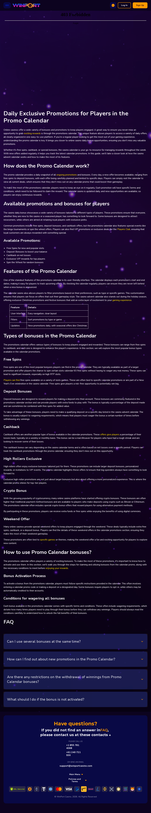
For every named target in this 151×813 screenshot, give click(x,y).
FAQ (104, 730)
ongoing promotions (66, 174)
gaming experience (122, 300)
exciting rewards (32, 133)
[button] (75, 641)
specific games (47, 539)
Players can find (12, 380)
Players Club (123, 229)
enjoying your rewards (57, 568)
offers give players (109, 434)
